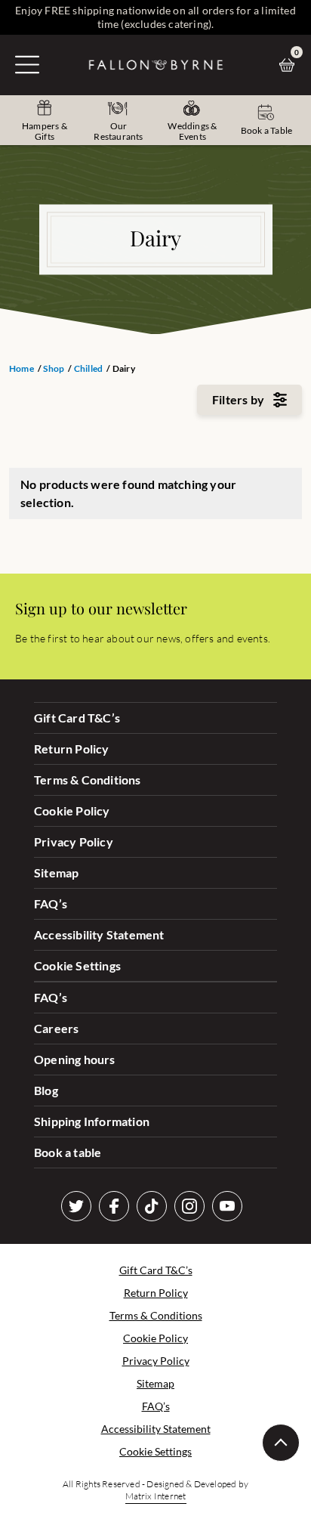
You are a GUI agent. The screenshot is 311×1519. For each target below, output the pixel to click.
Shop (53, 368)
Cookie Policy (72, 810)
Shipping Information (91, 1121)
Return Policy (71, 748)
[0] (290, 65)
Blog (46, 1090)
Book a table (67, 1152)
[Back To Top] (281, 1443)
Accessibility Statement (99, 934)
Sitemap (56, 872)
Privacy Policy (73, 841)
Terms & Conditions (87, 779)
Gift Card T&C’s (77, 717)
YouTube (227, 1206)
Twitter (76, 1206)
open (27, 64)
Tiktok (152, 1206)
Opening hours (74, 1059)
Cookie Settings (77, 965)
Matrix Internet (155, 1496)
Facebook (114, 1206)
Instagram (189, 1206)
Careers (56, 1028)
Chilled (88, 368)
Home (21, 368)
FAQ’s (50, 903)
